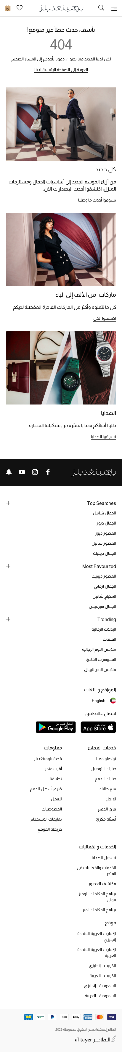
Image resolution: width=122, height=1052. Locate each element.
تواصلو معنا (106, 758)
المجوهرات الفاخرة (101, 659)
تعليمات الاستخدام (46, 819)
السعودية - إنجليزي (100, 985)
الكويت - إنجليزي (102, 965)
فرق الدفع (107, 809)
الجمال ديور (106, 523)
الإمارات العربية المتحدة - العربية (95, 952)
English (98, 700)
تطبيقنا (56, 778)
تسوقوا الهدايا (103, 436)
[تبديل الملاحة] (114, 8)
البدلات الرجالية (104, 629)
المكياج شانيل (104, 596)
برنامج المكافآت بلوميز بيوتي (97, 896)
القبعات (109, 639)
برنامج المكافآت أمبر (99, 909)
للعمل (56, 799)
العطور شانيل (104, 543)
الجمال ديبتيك (104, 553)
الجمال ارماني (105, 586)
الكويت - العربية (102, 975)
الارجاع (110, 799)
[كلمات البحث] (101, 8)
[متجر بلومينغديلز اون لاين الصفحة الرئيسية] (61, 7)
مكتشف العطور (102, 883)
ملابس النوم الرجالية (99, 649)
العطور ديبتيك (104, 576)
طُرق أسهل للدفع (46, 788)
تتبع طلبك (107, 788)
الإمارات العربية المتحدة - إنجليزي (95, 936)
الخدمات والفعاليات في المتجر (96, 870)
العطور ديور (105, 533)
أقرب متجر (53, 768)
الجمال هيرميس (102, 606)
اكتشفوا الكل (104, 318)
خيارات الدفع (105, 778)
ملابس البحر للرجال (100, 669)
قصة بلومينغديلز (48, 758)
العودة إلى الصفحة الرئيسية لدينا (61, 69)
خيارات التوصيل (103, 768)
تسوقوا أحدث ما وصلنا (97, 200)
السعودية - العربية (100, 995)
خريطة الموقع (50, 829)
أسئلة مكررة (106, 819)
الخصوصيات (51, 809)
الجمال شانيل (104, 513)
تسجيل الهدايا (104, 857)
